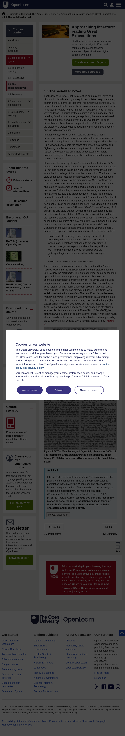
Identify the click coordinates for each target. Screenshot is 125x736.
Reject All (58, 390)
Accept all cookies (29, 390)
